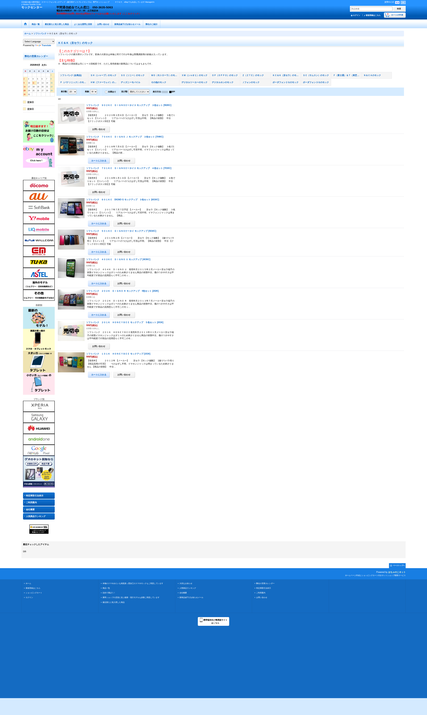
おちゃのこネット (397, 572)
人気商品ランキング (36, 516)
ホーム (28, 583)
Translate (46, 45)
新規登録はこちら (373, 15)
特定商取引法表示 (34, 495)
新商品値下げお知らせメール (191, 597)
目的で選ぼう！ (109, 593)
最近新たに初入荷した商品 (114, 602)
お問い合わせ (261, 597)
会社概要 (30, 509)
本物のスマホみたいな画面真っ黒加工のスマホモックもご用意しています (133, 583)
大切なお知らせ (185, 583)
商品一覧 (106, 588)
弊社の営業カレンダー (265, 583)
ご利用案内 (31, 502)
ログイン (356, 15)
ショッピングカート (34, 593)
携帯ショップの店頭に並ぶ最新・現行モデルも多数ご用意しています (131, 597)
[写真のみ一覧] (165, 92)
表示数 (64, 91)
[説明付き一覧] (173, 92)
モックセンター (31, 7)
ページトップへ (399, 565)
